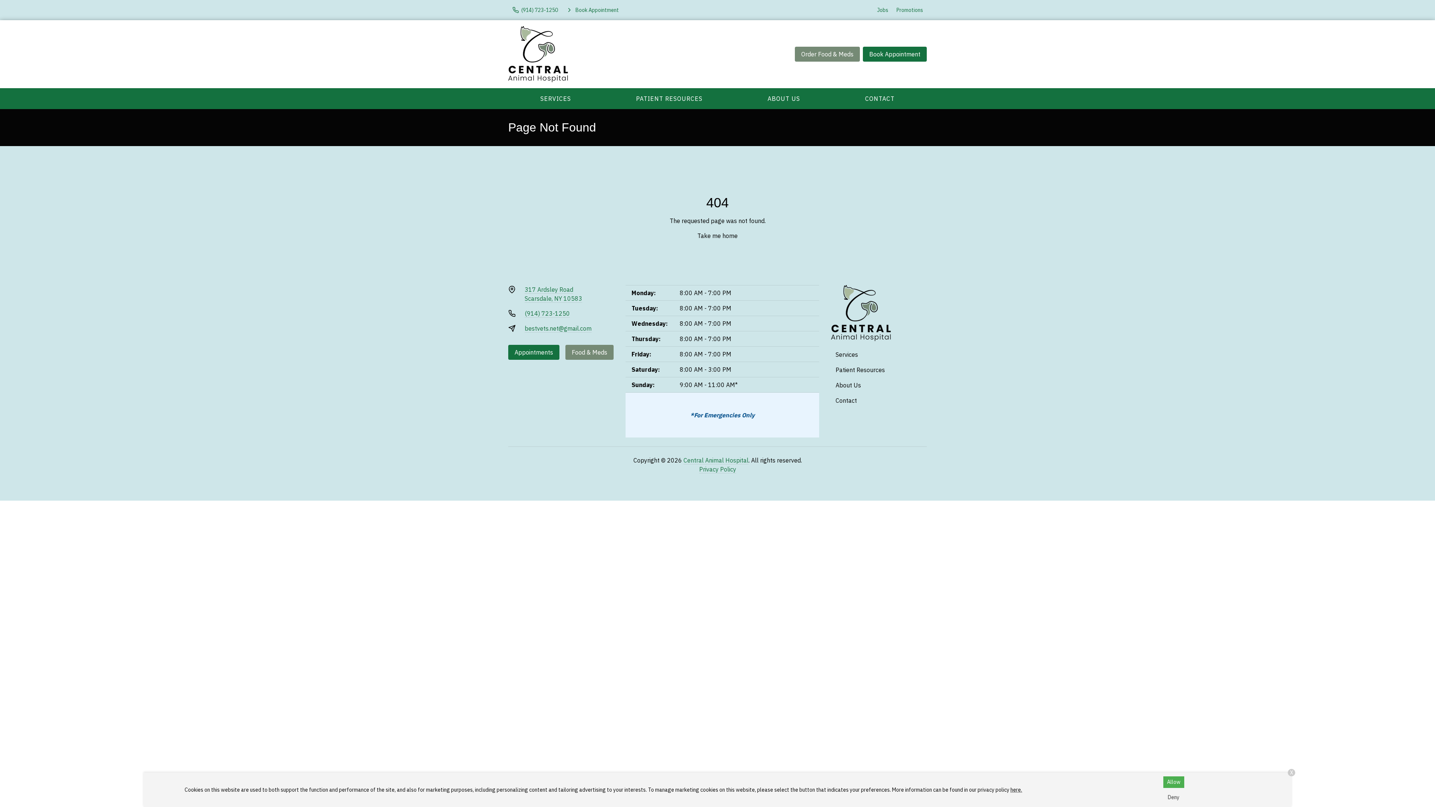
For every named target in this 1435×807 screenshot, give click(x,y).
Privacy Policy (717, 469)
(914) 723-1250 (547, 313)
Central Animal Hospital (716, 460)
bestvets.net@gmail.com (558, 328)
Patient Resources (669, 98)
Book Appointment (894, 54)
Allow (1174, 782)
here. (1016, 789)
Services (555, 98)
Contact (880, 98)
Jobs (882, 10)
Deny (1173, 797)
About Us (784, 98)
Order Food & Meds (827, 54)
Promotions (910, 10)
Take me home (717, 235)
